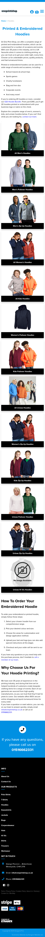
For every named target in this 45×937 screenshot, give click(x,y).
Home (3, 21)
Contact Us (6, 781)
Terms (3, 891)
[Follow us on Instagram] (8, 885)
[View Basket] (37, 12)
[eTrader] (22, 921)
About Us (5, 776)
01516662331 (6, 712)
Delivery (36, 891)
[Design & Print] (14, 11)
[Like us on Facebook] (4, 885)
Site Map (12, 893)
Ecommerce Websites (19, 935)
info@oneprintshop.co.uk (11, 709)
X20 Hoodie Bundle (12, 101)
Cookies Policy (21, 891)
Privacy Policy (10, 891)
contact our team (29, 116)
